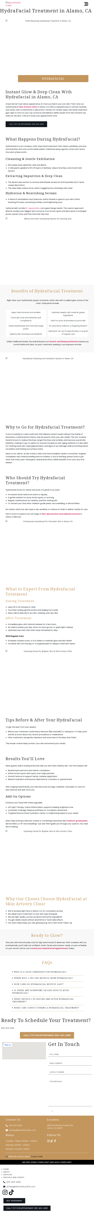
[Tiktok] (11, 1192)
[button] (47, 972)
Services (7, 1174)
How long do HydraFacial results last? (39, 984)
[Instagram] (5, 1192)
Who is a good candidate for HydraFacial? (40, 972)
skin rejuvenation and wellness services (61, 514)
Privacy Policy (37, 1156)
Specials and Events (13, 1177)
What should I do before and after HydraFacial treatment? (43, 1001)
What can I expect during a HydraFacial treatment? (46, 1008)
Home (6, 1169)
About (6, 1172)
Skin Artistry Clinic (28, 107)
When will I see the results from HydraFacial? (43, 978)
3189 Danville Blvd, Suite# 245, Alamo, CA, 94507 (60, 1126)
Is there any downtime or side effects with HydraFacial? (40, 992)
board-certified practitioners (64, 341)
